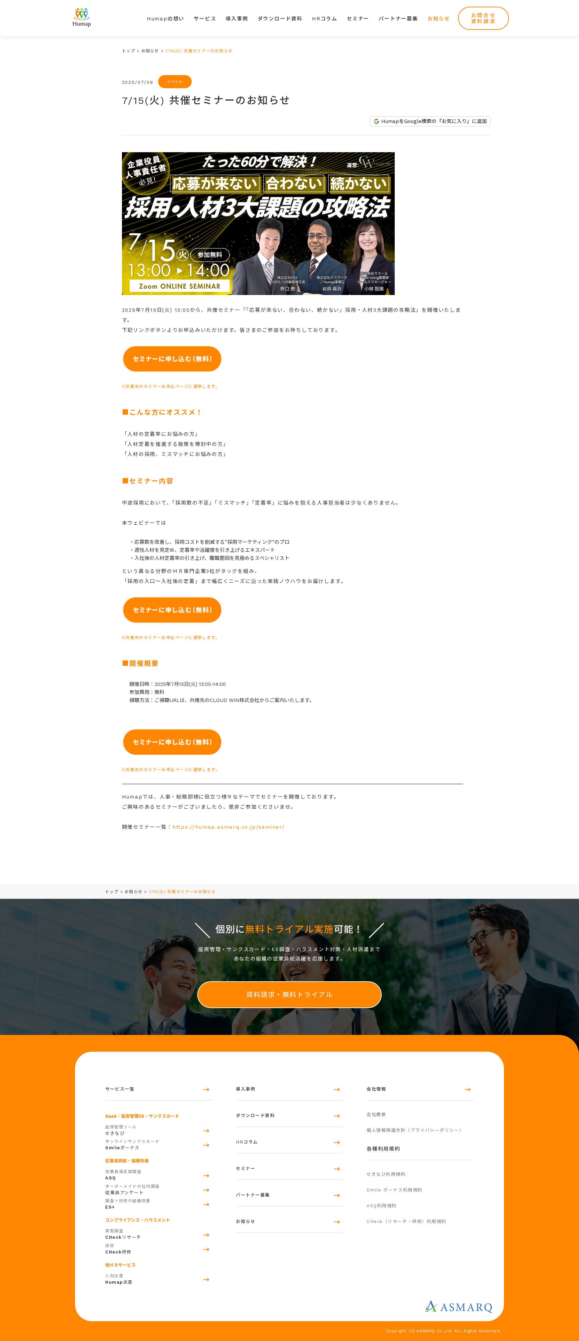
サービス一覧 (119, 1089)
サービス (205, 19)
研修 (118, 1249)
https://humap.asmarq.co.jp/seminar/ (229, 827)
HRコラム (324, 19)
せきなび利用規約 (386, 1174)
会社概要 (376, 1114)
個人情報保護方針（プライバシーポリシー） (415, 1130)
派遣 (119, 1279)
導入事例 (237, 19)
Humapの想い (165, 19)
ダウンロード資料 (280, 19)
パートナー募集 (398, 19)
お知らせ (439, 19)
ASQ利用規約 (382, 1205)
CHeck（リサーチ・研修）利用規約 (406, 1221)
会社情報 (376, 1089)
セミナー (358, 19)
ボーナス (132, 1144)
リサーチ (123, 1234)
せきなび (121, 1130)
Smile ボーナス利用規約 (395, 1189)
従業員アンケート (132, 1189)
